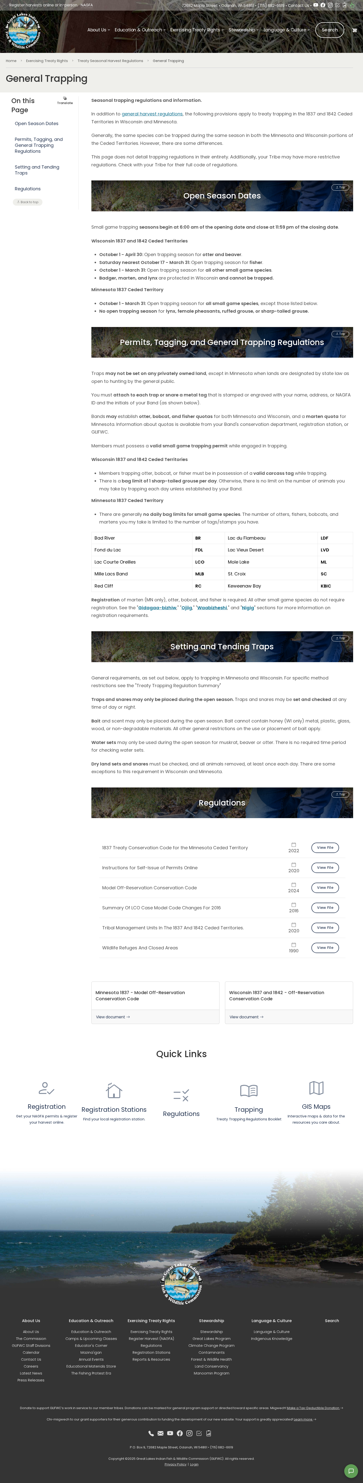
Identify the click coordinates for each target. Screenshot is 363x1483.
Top (342, 187)
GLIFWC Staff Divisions (31, 1345)
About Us (31, 1331)
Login (194, 1464)
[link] (155, 1002)
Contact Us (298, 5)
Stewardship (211, 1331)
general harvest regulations (152, 114)
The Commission (31, 1338)
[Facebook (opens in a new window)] (323, 5)
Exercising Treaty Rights (47, 60)
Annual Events (91, 1359)
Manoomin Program (211, 1373)
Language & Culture (272, 1331)
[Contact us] (160, 1433)
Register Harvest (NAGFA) (151, 1338)
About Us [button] (96, 30)
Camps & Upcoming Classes (91, 1338)
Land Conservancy (211, 1366)
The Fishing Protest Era (91, 1373)
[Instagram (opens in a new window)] (330, 5)
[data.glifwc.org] (345, 5)
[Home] (23, 30)
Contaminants (212, 1352)
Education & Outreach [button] (138, 30)
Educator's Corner (91, 1345)
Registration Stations (151, 1352)
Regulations (151, 1345)
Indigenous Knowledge (271, 1338)
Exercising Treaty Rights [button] (195, 30)
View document (111, 1017)
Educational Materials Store (91, 1366)
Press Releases (31, 1380)
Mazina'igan (91, 1352)
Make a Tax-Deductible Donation (313, 1408)
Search (330, 30)
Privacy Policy (175, 1464)
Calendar (31, 1352)
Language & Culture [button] (285, 30)
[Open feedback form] (351, 1471)
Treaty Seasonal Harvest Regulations (110, 60)
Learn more (303, 1419)
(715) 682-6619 (271, 5)
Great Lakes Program (212, 1338)
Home (11, 60)
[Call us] (151, 1434)
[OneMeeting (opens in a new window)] (337, 5)
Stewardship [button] (242, 30)
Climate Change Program (211, 1345)
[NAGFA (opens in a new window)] (352, 5)
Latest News (31, 1373)
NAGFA (87, 5)
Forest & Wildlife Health (211, 1359)
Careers (31, 1366)
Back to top (29, 202)
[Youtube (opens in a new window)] (316, 5)
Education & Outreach (91, 1331)
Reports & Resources (151, 1359)
